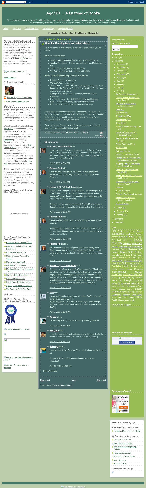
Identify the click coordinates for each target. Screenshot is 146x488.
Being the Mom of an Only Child (127, 431)
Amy (52, 293)
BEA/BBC (130, 237)
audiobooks (118, 234)
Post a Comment (50, 371)
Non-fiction (136, 283)
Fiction (138, 252)
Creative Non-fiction (129, 249)
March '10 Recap (123, 191)
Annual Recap (136, 231)
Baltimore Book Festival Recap (19, 243)
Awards (139, 234)
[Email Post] (101, 133)
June (119, 85)
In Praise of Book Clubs (16, 252)
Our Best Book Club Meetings (18, 275)
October (120, 71)
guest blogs (130, 258)
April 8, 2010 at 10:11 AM (60, 212)
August (120, 78)
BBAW (122, 237)
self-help (126, 295)
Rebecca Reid (56, 168)
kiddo (134, 266)
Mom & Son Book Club (15, 262)
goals (140, 255)
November (121, 68)
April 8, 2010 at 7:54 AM (60, 163)
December (121, 64)
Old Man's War (122, 113)
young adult (129, 300)
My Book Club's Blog (122, 440)
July (119, 81)
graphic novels (118, 258)
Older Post (101, 380)
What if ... (120, 110)
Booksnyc (54, 347)
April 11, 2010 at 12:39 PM (61, 366)
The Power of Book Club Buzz (18, 289)
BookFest (127, 243)
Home (5, 29)
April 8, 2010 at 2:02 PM (60, 326)
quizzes (122, 289)
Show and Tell (119, 297)
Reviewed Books (31, 29)
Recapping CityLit (123, 120)
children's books (126, 246)
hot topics (134, 263)
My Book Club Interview (16, 266)
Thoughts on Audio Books (124, 456)
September (121, 74)
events (115, 252)
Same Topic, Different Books (18, 282)
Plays (139, 286)
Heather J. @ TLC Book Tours (19, 98)
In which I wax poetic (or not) (128, 154)
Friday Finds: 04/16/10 (125, 144)
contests (138, 246)
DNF (140, 249)
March (119, 208)
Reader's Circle (120, 464)
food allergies (117, 255)
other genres (132, 286)
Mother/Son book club (132, 275)
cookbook (116, 249)
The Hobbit (8, 129)
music (114, 278)
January (120, 215)
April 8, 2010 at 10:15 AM (60, 261)
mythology (116, 283)
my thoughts (126, 280)
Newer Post (45, 380)
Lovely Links (118, 269)
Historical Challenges (133, 260)
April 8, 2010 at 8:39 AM (60, 182)
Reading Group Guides (123, 443)
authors (129, 234)
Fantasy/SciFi (126, 252)
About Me (17, 29)
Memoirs (138, 269)
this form (23, 58)
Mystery (138, 280)
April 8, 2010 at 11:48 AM (60, 312)
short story (137, 294)
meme (129, 269)
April (119, 91)
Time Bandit (121, 123)
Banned (115, 237)
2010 (117, 61)
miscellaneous (119, 272)
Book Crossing (120, 460)
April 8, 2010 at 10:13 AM (60, 239)
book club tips (124, 240)
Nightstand (125, 283)
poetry (114, 289)
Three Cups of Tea (123, 116)
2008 (117, 222)
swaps (131, 297)
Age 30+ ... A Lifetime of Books (73, 13)
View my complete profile (17, 101)
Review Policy (48, 29)
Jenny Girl (54, 331)
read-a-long (128, 292)
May (119, 88)
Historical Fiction (120, 263)
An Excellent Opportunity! (126, 94)
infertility (125, 266)
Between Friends (123, 151)
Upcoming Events (65, 29)
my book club (124, 277)
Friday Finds (130, 255)
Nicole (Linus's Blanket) (60, 147)
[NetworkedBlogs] (127, 338)
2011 (117, 58)
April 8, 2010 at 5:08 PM (60, 342)
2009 (117, 219)
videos (139, 297)
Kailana (53, 317)
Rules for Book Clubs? (15, 279)
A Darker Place (122, 204)
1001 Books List (120, 231)
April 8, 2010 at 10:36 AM (60, 288)
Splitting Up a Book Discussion (19, 286)
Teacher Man (121, 148)
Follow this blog (127, 342)
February (121, 211)
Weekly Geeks (118, 300)
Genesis (119, 187)
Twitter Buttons (10, 78)
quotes (129, 289)
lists (102, 136)
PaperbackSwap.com (122, 453)
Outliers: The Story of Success (129, 194)
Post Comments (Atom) (61, 385)
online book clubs (119, 286)
